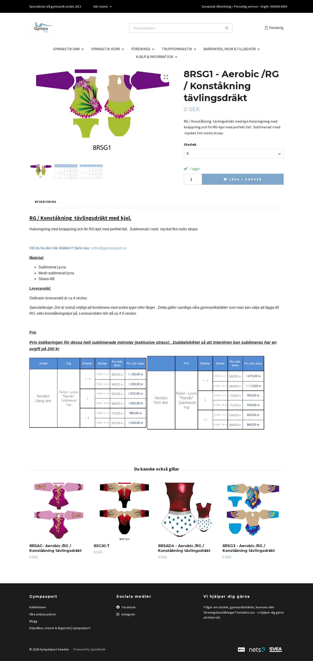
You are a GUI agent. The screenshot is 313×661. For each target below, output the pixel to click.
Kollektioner (37, 607)
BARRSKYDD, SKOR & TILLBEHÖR (229, 49)
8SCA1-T (102, 546)
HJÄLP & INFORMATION (154, 56)
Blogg (33, 621)
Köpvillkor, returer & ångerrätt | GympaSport (59, 628)
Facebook (128, 607)
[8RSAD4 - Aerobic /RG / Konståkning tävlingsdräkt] (188, 511)
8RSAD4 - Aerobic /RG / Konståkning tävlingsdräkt (184, 548)
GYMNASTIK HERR (105, 49)
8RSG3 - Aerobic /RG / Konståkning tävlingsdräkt (248, 548)
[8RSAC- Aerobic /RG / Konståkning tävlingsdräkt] (59, 511)
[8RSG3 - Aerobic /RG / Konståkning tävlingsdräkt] (252, 511)
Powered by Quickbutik (89, 649)
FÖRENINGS (140, 49)
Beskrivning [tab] (45, 202)
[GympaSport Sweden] (93, 28)
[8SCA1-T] (124, 511)
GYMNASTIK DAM (66, 49)
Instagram (128, 614)
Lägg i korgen (245, 179)
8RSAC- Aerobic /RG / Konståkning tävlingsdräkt (55, 548)
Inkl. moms (101, 6)
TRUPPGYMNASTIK (177, 49)
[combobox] (234, 154)
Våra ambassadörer (42, 614)
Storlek (190, 144)
